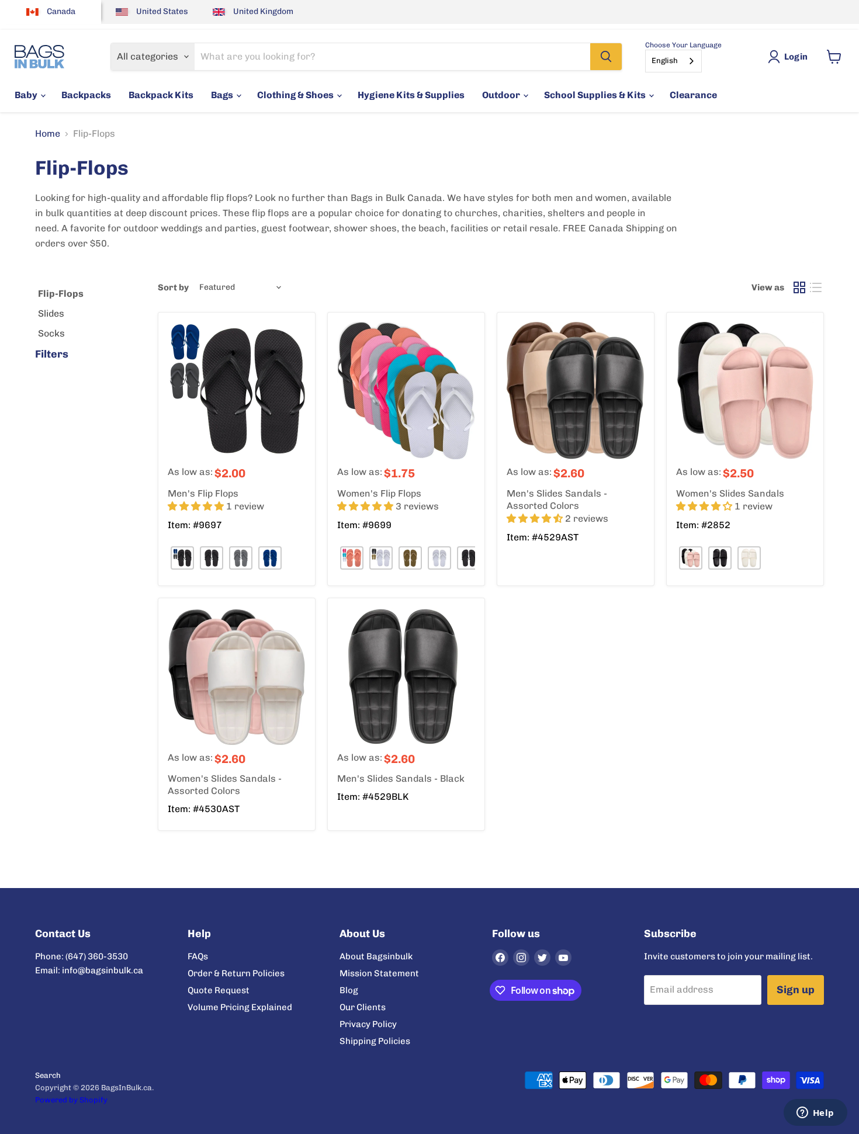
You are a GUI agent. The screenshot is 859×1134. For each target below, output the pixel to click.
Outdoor (502, 94)
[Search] (606, 56)
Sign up (796, 989)
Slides (51, 313)
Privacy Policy (368, 1024)
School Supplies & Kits (595, 94)
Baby (27, 94)
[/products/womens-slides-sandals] (745, 391)
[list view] (816, 287)
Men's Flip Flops (203, 493)
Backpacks (86, 94)
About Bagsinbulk (376, 956)
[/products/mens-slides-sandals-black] (406, 676)
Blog (349, 990)
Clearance (693, 94)
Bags (223, 94)
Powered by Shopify (71, 1099)
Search (48, 1075)
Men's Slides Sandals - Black (401, 778)
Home (47, 134)
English (665, 60)
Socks (51, 333)
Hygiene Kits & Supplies (411, 94)
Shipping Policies (375, 1041)
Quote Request (219, 990)
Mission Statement (379, 973)
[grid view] (799, 287)
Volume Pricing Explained (240, 1007)
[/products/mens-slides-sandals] (576, 391)
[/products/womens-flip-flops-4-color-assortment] (406, 391)
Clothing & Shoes (296, 94)
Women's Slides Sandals (730, 493)
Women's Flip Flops (379, 493)
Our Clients (363, 1007)
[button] (197, 506)
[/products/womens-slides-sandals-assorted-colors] (237, 676)
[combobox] (673, 61)
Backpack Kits (161, 94)
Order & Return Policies (236, 973)
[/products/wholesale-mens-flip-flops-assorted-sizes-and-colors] (237, 391)
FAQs (198, 956)
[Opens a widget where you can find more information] (815, 1113)
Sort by (173, 288)
